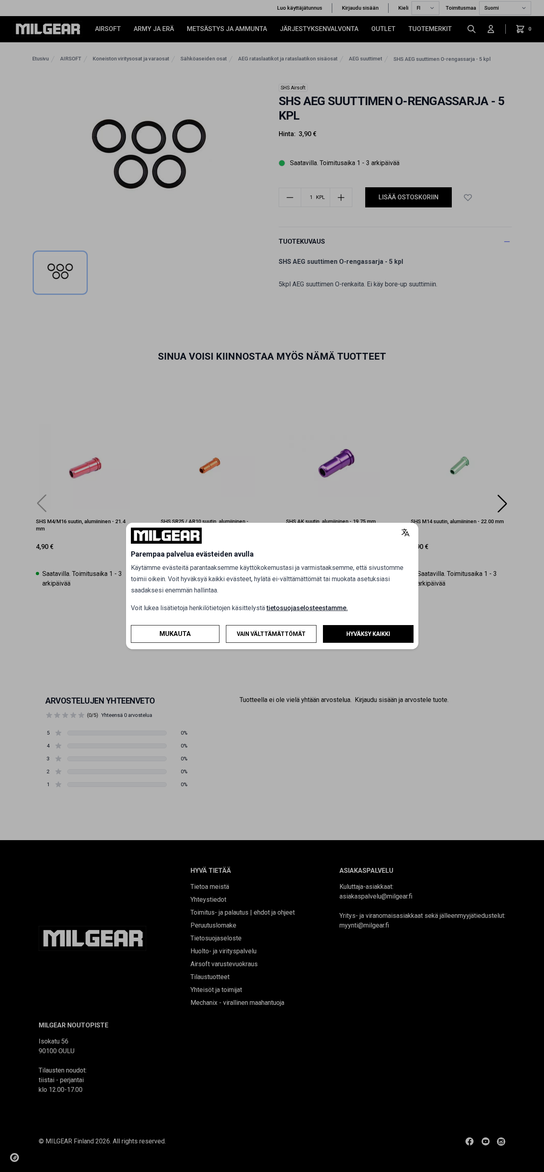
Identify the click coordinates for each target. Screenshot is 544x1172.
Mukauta (175, 634)
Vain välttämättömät (271, 634)
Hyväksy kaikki (368, 634)
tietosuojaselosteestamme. (307, 608)
